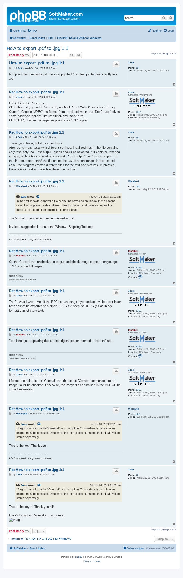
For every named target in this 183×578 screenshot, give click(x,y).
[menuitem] (32, 31)
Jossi (131, 92)
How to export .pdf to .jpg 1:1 (37, 48)
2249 (131, 62)
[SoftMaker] (28, 15)
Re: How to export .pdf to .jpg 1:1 (36, 92)
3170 (139, 267)
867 (138, 186)
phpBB (79, 556)
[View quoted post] (38, 197)
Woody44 (133, 181)
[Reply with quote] (116, 64)
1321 (139, 112)
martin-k (133, 251)
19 (137, 67)
